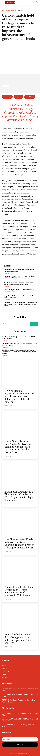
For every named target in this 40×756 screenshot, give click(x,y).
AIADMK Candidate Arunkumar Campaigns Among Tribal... (18, 701)
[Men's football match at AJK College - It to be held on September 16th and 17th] (20, 617)
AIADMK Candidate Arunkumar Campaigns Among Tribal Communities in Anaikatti (18, 283)
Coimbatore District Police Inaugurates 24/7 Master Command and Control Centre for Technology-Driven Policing (19, 351)
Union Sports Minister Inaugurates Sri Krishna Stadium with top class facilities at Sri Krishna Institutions (17, 447)
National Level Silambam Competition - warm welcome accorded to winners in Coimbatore (18, 591)
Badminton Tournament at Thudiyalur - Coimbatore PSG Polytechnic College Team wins (18, 495)
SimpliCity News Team (8, 10)
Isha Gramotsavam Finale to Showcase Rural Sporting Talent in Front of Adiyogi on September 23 (19, 543)
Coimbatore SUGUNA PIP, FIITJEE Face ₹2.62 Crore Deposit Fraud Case (19, 277)
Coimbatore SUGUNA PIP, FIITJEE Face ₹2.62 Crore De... (20, 695)
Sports (5, 86)
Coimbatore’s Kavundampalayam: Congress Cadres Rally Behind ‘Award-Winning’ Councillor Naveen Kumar (20, 304)
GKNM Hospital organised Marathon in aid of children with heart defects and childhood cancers (19, 396)
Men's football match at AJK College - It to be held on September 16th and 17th (17, 638)
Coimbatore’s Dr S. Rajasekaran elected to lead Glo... (20, 690)
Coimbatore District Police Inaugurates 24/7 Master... (18, 725)
